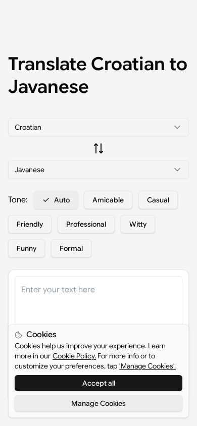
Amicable (108, 199)
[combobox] (98, 127)
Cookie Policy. (74, 355)
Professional (86, 224)
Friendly (30, 224)
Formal (71, 248)
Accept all (98, 383)
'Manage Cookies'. (147, 365)
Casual (158, 199)
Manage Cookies (98, 403)
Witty (137, 224)
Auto (62, 199)
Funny (26, 248)
